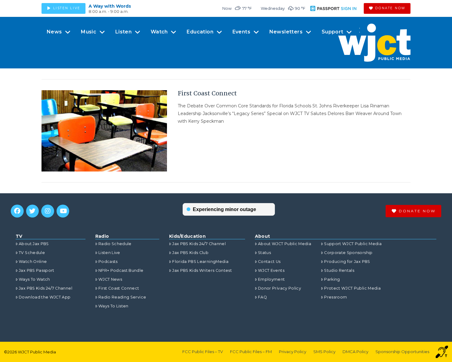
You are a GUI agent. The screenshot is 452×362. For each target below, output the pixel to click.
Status (264, 252)
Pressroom (335, 297)
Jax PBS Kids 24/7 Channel (45, 288)
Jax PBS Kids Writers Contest (202, 270)
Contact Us (269, 261)
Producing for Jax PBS (347, 261)
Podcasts (108, 261)
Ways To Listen (113, 306)
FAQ (262, 297)
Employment (271, 279)
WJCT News (110, 279)
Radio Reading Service (122, 297)
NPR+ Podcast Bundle (121, 270)
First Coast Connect (207, 93)
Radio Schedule (115, 243)
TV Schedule (32, 252)
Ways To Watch (34, 279)
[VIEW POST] (104, 130)
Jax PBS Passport (36, 270)
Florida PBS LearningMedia (200, 261)
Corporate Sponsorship (348, 252)
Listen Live (109, 252)
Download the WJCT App (44, 297)
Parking (332, 279)
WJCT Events (271, 270)
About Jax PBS (34, 243)
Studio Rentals (339, 270)
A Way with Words (110, 6)
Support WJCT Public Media (353, 243)
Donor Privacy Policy (279, 288)
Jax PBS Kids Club (190, 252)
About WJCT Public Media (284, 243)
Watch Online (33, 261)
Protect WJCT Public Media (352, 288)
